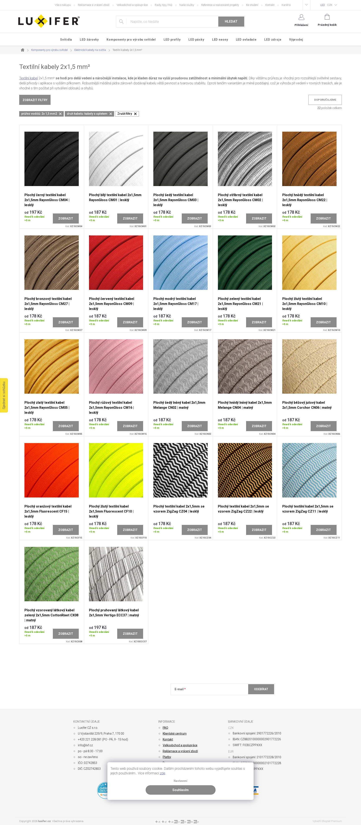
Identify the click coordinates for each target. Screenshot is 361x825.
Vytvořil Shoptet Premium (327, 821)
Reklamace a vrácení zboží (93, 4)
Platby (167, 757)
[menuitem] (66, 39)
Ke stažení (252, 4)
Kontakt (270, 4)
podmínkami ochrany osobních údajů (235, 699)
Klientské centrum (175, 733)
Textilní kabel (28, 78)
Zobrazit (65, 218)
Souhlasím (180, 790)
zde (162, 773)
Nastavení (180, 781)
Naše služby (186, 4)
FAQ (165, 727)
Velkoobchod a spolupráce (132, 4)
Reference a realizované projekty (220, 4)
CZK (329, 4)
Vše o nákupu (63, 4)
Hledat (231, 21)
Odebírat (261, 689)
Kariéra (286, 4)
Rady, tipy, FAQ (163, 4)
